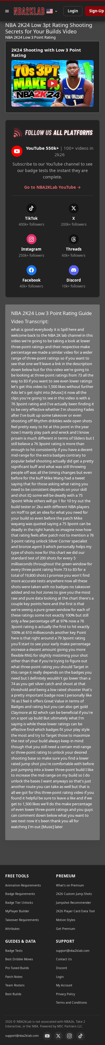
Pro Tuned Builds (17, 968)
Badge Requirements (20, 894)
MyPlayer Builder (17, 911)
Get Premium (65, 929)
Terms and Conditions (71, 1002)
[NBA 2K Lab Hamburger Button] (7, 11)
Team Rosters (14, 985)
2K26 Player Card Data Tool (75, 911)
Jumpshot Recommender (73, 903)
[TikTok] (80, 1036)
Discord (61, 968)
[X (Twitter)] (58, 1036)
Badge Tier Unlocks (19, 903)
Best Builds (13, 994)
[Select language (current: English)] (52, 11)
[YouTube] (47, 1036)
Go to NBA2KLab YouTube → (52, 187)
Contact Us (64, 959)
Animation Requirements (23, 885)
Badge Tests (13, 951)
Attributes (12, 929)
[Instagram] (69, 1036)
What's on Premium (70, 885)
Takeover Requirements (22, 920)
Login (73, 10)
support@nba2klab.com (73, 951)
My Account (64, 985)
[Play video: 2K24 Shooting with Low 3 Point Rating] (52, 83)
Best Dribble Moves (19, 959)
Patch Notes (13, 977)
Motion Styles (65, 920)
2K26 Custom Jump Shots (74, 894)
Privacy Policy (65, 994)
